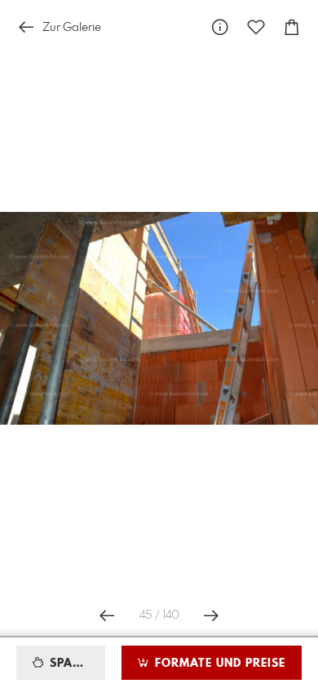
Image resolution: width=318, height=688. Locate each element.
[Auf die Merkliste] (256, 27)
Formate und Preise (218, 663)
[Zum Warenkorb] (292, 27)
